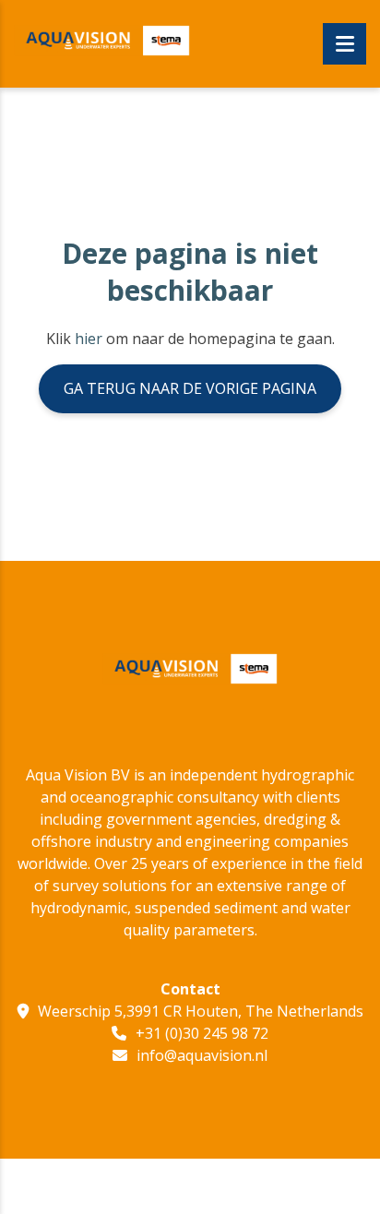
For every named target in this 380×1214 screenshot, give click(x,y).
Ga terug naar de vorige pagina (190, 388)
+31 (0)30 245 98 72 (202, 1033)
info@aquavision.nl (202, 1055)
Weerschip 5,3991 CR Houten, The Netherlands (200, 1011)
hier (88, 338)
